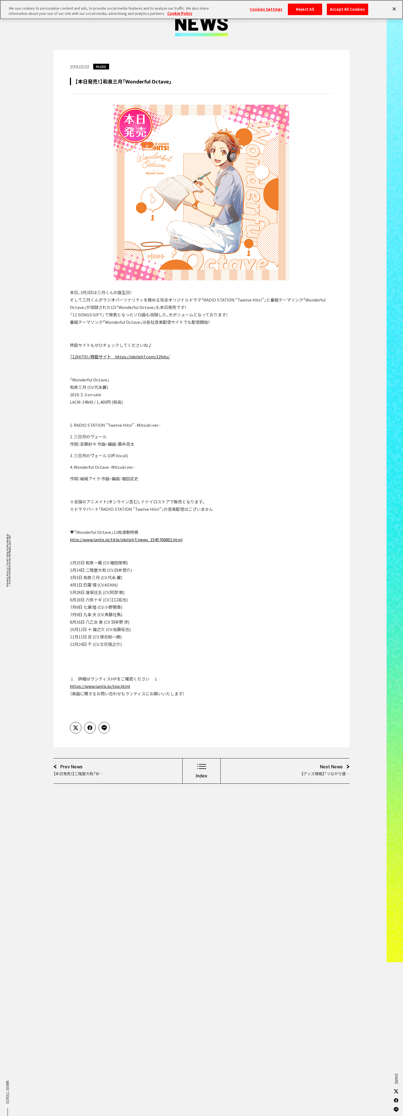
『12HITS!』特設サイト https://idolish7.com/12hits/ (120, 356)
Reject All (305, 9)
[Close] (394, 9)
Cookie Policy (179, 13)
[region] (201, 9)
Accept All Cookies (347, 9)
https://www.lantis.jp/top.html (100, 686)
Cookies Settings (266, 9)
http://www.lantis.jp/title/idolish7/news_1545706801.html (126, 539)
